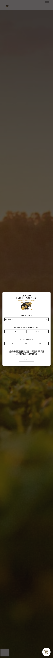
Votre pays (26, 315)
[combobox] (26, 319)
